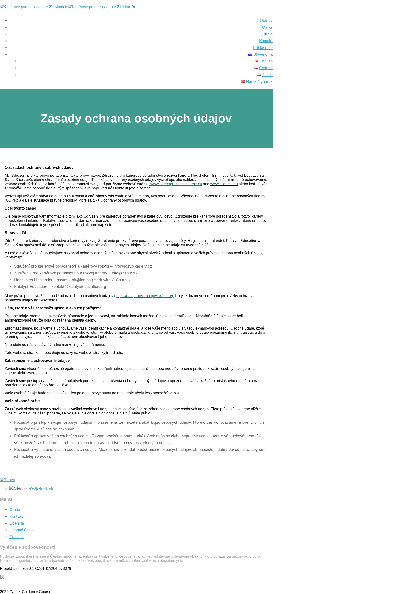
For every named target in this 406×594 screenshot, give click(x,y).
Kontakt (16, 516)
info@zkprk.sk (40, 489)
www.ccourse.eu (224, 184)
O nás (14, 509)
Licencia (16, 523)
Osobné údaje (21, 530)
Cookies (16, 537)
